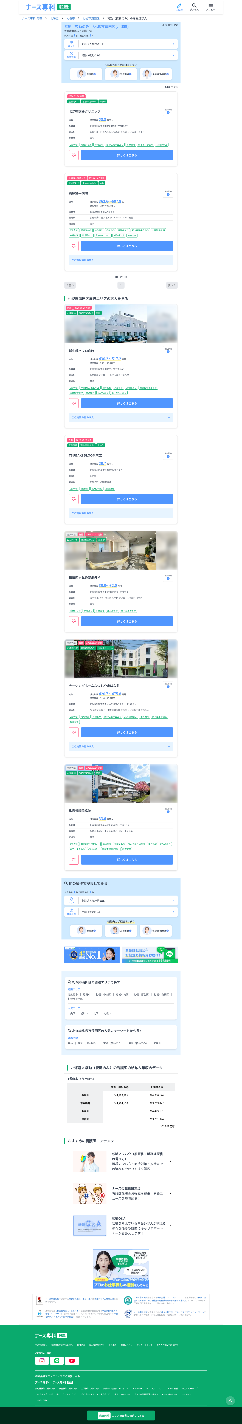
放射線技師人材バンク (45, 1388)
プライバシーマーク (195, 1312)
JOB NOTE (137, 1388)
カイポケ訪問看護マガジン (146, 1394)
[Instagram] (42, 1361)
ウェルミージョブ (190, 1388)
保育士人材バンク (122, 1394)
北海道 (54, 18)
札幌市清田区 (91, 18)
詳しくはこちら (127, 155)
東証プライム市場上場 (104, 1298)
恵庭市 (87, 994)
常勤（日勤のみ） (88, 1043)
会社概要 (113, 1345)
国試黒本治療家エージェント (115, 1388)
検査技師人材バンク (68, 1388)
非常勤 (157, 1043)
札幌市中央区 (103, 994)
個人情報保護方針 (97, 1345)
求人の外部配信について (167, 1345)
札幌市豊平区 (75, 998)
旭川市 (84, 1013)
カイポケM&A (41, 1400)
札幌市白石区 (161, 994)
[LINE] (57, 1361)
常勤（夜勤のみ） (138, 1043)
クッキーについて (144, 1345)
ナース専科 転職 (32, 18)
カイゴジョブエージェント (47, 1394)
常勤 (70, 1043)
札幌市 (70, 18)
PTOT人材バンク (154, 1388)
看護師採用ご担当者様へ (62, 1345)
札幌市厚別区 (141, 994)
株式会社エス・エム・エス (80, 1298)
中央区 (71, 1013)
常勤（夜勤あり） (113, 1043)
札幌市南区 (122, 994)
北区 (95, 1013)
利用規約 (81, 1345)
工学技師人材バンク (90, 1388)
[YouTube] (72, 1361)
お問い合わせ (127, 1345)
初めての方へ (41, 1345)
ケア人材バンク (70, 1394)
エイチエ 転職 (172, 1388)
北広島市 (73, 994)
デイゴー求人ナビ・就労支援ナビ (95, 1394)
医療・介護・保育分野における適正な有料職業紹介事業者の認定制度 (170, 1299)
